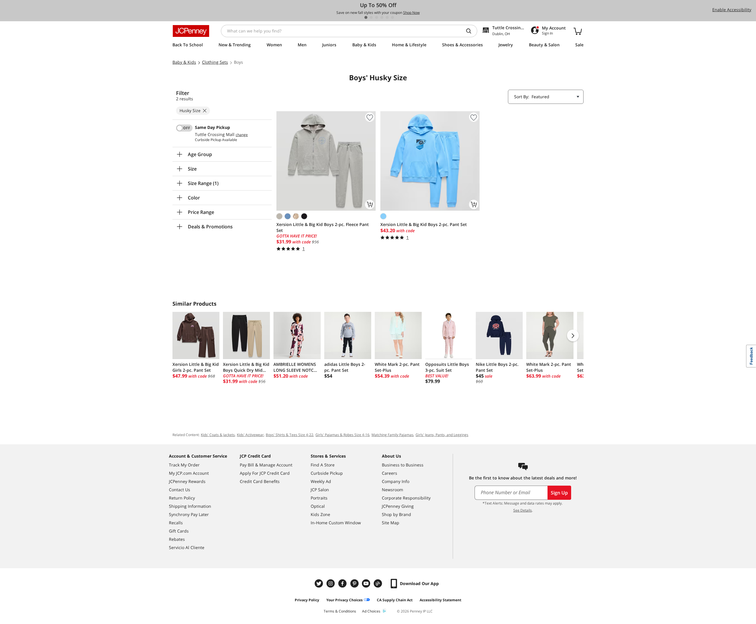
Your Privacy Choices (344, 599)
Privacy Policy (307, 599)
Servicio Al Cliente (186, 547)
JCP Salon (320, 489)
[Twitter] (319, 583)
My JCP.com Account (189, 473)
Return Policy (182, 498)
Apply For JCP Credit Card (265, 473)
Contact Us (179, 489)
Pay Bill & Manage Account (266, 465)
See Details (522, 510)
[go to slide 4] (381, 17)
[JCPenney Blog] (378, 583)
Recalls (176, 522)
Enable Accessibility (731, 9)
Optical (318, 506)
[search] (471, 31)
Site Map (390, 522)
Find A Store (323, 465)
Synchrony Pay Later (189, 514)
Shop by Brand (396, 514)
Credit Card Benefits (260, 481)
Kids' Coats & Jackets (218, 434)
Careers (389, 473)
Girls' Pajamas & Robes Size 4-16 (342, 434)
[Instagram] (331, 583)
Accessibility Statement (440, 599)
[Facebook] (343, 583)
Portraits (319, 498)
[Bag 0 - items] (578, 31)
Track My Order (184, 465)
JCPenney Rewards (187, 481)
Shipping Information (190, 506)
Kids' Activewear (250, 434)
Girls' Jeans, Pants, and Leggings (442, 434)
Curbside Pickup (327, 473)
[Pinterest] (355, 583)
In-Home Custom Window (336, 522)
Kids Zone (320, 514)
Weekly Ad (321, 481)
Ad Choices (371, 611)
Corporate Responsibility (406, 498)
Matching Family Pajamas (392, 434)
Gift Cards (179, 531)
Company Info (395, 481)
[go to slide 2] (371, 17)
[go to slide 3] (376, 17)
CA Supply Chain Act (395, 599)
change (242, 134)
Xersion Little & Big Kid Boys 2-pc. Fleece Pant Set (322, 227)
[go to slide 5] (387, 17)
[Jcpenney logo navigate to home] (190, 31)
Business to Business (402, 465)
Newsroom (392, 489)
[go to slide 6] (392, 17)
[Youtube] (367, 583)
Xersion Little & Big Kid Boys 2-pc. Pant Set (423, 224)
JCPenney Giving (398, 506)
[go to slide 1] (365, 17)
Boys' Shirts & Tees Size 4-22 (289, 434)
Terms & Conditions (340, 611)
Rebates (177, 539)
